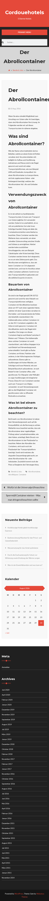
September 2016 (8, 784)
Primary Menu (24, 32)
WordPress (19, 894)
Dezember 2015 (8, 823)
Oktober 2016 (7, 779)
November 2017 (8, 759)
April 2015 (6, 863)
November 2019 (8, 715)
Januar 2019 (6, 739)
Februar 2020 (7, 700)
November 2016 (8, 774)
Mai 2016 (5, 804)
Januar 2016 (6, 818)
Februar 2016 (7, 813)
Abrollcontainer (34, 472)
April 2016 (6, 808)
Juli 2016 (5, 794)
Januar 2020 (6, 705)
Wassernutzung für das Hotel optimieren (23, 548)
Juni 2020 (5, 690)
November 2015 (8, 828)
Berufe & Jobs (18, 70)
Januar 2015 (6, 873)
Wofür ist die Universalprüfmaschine (26, 487)
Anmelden (6, 667)
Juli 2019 (5, 729)
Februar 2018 (7, 754)
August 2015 (7, 843)
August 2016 (7, 789)
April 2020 (6, 695)
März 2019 (6, 734)
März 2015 (6, 868)
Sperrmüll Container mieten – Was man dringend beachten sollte (23, 497)
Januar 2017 (6, 769)
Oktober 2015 (7, 833)
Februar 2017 (7, 764)
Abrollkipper (13, 475)
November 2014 (8, 878)
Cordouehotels (24, 12)
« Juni (7, 633)
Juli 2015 (5, 848)
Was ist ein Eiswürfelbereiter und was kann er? (25, 565)
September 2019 (8, 719)
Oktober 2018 (7, 749)
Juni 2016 (5, 799)
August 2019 (7, 724)
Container (22, 475)
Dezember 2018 (8, 744)
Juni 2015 (5, 853)
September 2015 (8, 838)
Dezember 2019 (8, 710)
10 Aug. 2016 (15, 109)
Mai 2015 (5, 858)
